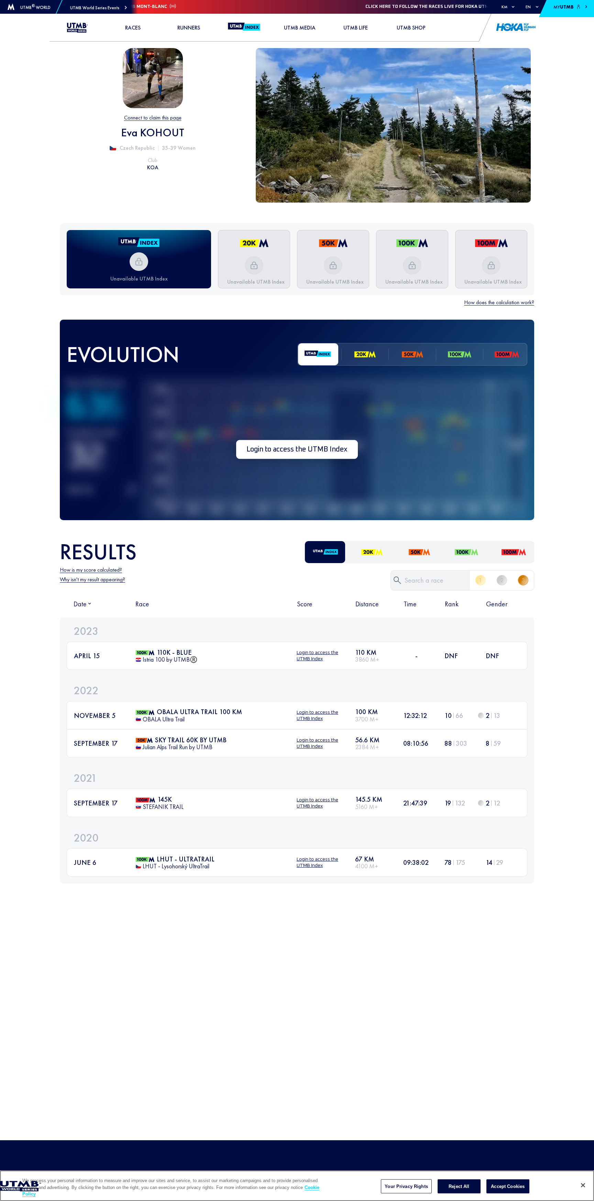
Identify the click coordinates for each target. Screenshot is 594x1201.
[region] (297, 1185)
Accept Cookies (508, 1186)
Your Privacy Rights (406, 1186)
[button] (98, 8)
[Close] (583, 1185)
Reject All (459, 1186)
